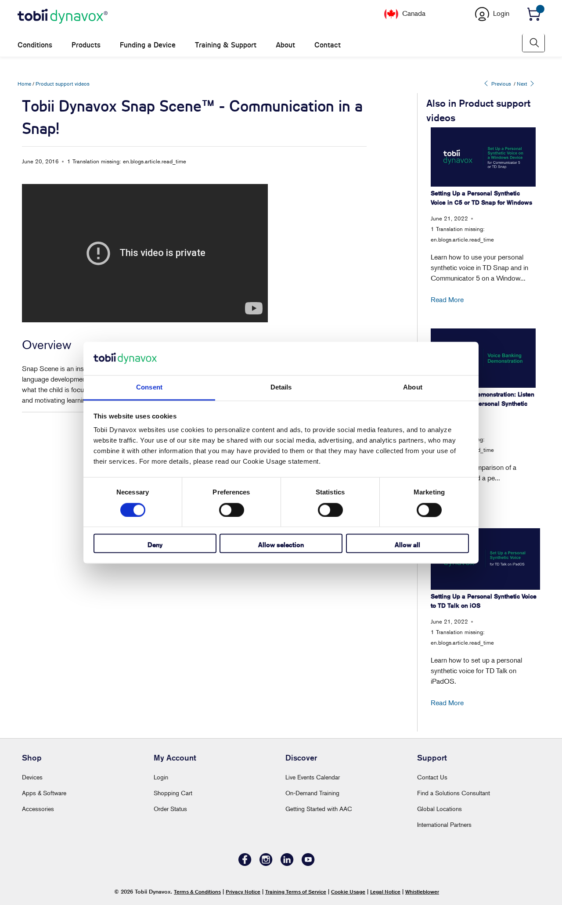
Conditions (35, 45)
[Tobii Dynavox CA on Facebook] (245, 863)
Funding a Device (148, 45)
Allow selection (281, 545)
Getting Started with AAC (318, 808)
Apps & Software (44, 793)
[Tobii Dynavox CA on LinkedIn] (287, 863)
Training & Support (225, 45)
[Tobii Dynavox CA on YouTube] (308, 863)
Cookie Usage (348, 891)
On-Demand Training (312, 793)
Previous (500, 83)
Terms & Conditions (197, 891)
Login (161, 777)
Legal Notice (385, 891)
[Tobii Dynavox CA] (63, 17)
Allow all (407, 545)
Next (523, 83)
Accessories (38, 808)
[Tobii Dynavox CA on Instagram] (266, 863)
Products (86, 45)
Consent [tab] (149, 387)
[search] (533, 43)
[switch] (231, 510)
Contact (327, 45)
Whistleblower (422, 891)
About (285, 45)
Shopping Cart (173, 793)
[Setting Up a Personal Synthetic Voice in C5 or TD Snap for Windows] (483, 156)
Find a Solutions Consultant (453, 793)
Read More (447, 299)
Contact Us (432, 777)
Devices (32, 777)
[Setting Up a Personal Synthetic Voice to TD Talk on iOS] (485, 559)
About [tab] (412, 387)
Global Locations (439, 808)
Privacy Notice (243, 891)
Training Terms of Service (295, 891)
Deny (155, 545)
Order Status (170, 808)
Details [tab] (281, 387)
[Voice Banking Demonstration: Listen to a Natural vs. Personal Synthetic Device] (483, 357)
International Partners (444, 824)
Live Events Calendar (312, 777)
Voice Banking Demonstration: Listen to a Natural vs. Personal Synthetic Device (482, 403)
